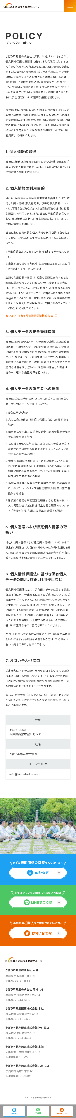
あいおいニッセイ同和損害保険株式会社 (29, 315)
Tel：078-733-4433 (18, 1037)
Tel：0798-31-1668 (18, 980)
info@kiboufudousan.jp (25, 774)
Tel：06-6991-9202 (18, 1076)
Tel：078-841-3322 (18, 1018)
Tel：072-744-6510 (18, 999)
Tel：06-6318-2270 (18, 1057)
